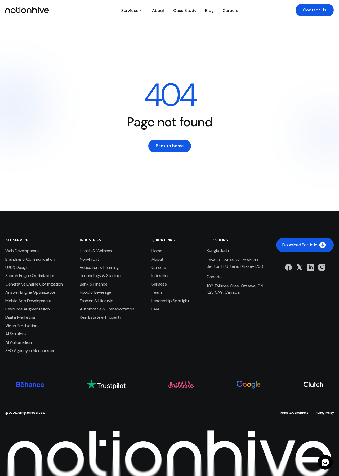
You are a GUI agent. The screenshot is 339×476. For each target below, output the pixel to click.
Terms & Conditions (293, 413)
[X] (299, 267)
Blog (209, 10)
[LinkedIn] (310, 267)
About (158, 10)
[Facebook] (288, 267)
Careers (230, 10)
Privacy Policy (324, 413)
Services (129, 10)
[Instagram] (322, 267)
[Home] (27, 10)
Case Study (185, 10)
